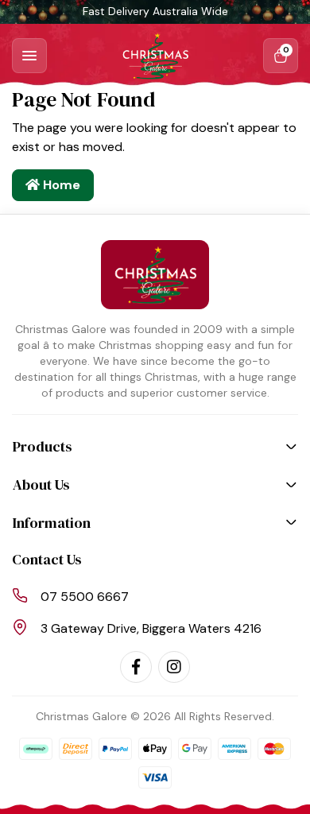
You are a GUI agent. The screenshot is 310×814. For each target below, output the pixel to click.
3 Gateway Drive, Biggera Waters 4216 (151, 628)
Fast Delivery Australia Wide (155, 11)
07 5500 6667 (85, 596)
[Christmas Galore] (155, 55)
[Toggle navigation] (29, 55)
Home (60, 184)
